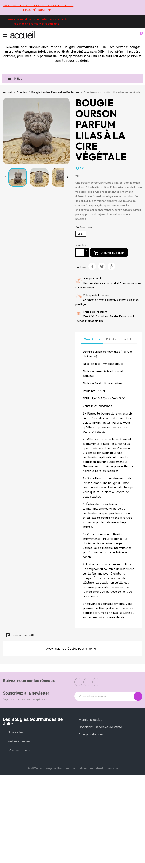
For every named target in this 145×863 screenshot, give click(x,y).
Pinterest (111, 266)
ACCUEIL (22, 35)
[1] (138, 696)
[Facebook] (78, 682)
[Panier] (139, 35)
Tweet (102, 266)
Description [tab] (92, 339)
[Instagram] (87, 682)
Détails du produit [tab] (118, 339)
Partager (92, 266)
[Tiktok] (96, 682)
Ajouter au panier (109, 253)
